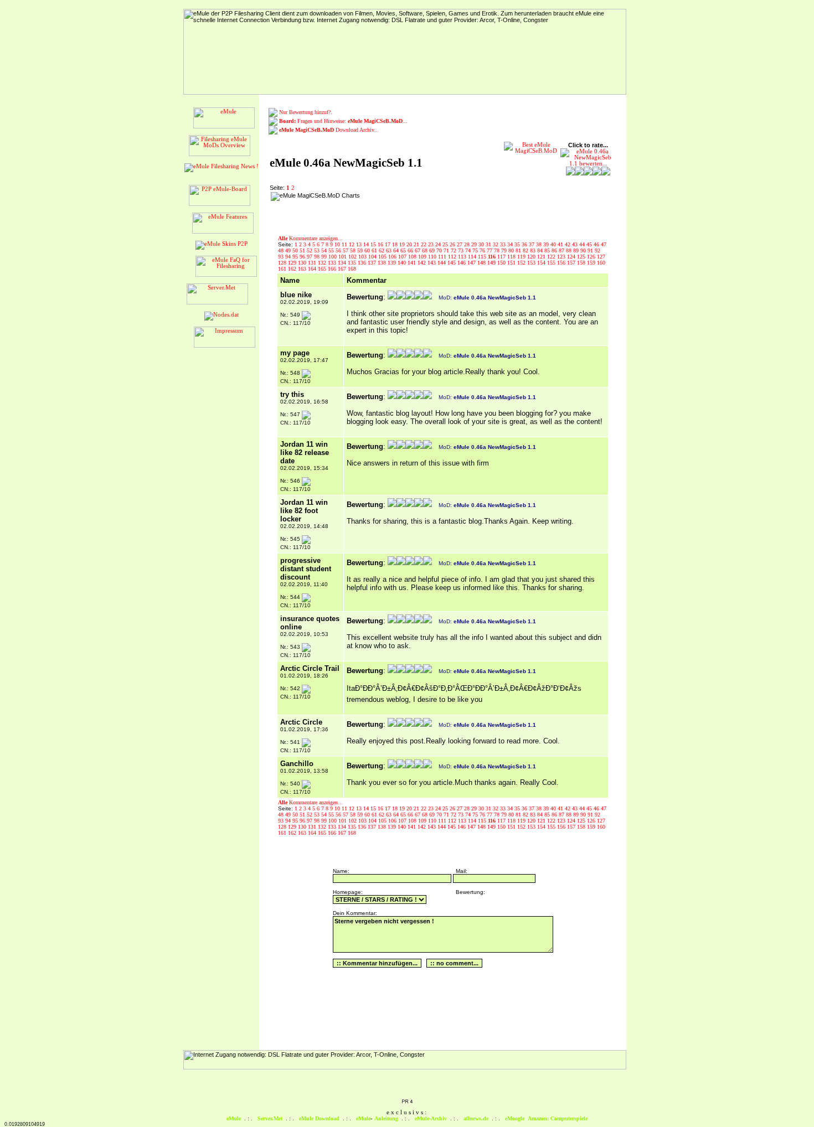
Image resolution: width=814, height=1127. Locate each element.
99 (324, 257)
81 (519, 250)
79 (504, 250)
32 (496, 244)
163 (303, 269)
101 (343, 257)
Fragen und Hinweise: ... (343, 121)
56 (339, 250)
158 (582, 263)
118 (512, 257)
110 (433, 257)
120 (532, 257)
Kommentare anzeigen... (310, 238)
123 (562, 257)
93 (281, 257)
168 (352, 269)
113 (463, 257)
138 (383, 263)
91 (591, 250)
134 (343, 263)
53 (317, 250)
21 (417, 244)
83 (533, 250)
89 (576, 250)
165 (323, 269)
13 (359, 244)
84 (540, 250)
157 (572, 263)
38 (539, 244)
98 (317, 257)
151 (512, 263)
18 (395, 244)
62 (382, 250)
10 (338, 244)
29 (474, 244)
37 (532, 244)
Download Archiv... (329, 130)
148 (482, 263)
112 (453, 257)
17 (388, 244)
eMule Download (319, 1118)
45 (590, 244)
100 (333, 257)
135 (353, 263)
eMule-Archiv (431, 1118)
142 (422, 263)
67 (418, 250)
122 (552, 257)
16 (381, 244)
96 (303, 257)
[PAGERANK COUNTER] (407, 1102)
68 (425, 250)
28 (467, 244)
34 (510, 244)
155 (552, 263)
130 (303, 263)
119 (522, 257)
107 (403, 257)
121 (542, 257)
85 (548, 250)
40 (554, 244)
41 (561, 244)
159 (592, 263)
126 (592, 257)
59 (360, 250)
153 (532, 263)
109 (423, 257)
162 (293, 269)
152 (522, 263)
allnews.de (475, 1118)
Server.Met (269, 1118)
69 (432, 250)
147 (472, 263)
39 (546, 244)
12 (352, 244)
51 (303, 250)
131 (313, 263)
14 (366, 244)
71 (447, 250)
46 (597, 244)
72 (454, 250)
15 (374, 244)
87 (562, 250)
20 (410, 244)
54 (324, 250)
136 (363, 263)
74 (468, 250)
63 (389, 250)
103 (363, 257)
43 (575, 244)
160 (601, 263)
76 (483, 250)
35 (518, 244)
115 (483, 257)
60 (368, 250)
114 (473, 257)
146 (462, 263)
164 (313, 269)
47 (603, 244)
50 (296, 250)
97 (310, 257)
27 (460, 244)
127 (601, 257)
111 (443, 257)
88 (569, 250)
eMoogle (514, 1118)
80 (512, 250)
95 (296, 257)
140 (403, 263)
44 (582, 244)
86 (555, 250)
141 (413, 263)
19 (402, 244)
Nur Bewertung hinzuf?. (305, 112)
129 (293, 263)
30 (482, 244)
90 (584, 250)
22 (424, 244)
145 (452, 263)
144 (442, 263)
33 (503, 244)
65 (404, 250)
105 (383, 257)
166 (333, 269)
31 (489, 244)
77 (490, 250)
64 (396, 250)
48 (281, 250)
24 (438, 244)
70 (440, 250)
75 (476, 250)
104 (373, 257)
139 (393, 263)
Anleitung (386, 1118)
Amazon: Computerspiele (558, 1118)
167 (343, 269)
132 (323, 263)
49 (288, 250)
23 (431, 244)
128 (283, 263)
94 (288, 257)
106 (393, 257)
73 (461, 250)
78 (497, 250)
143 (432, 263)
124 (572, 257)
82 (526, 250)
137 (373, 263)
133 (333, 263)
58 (353, 250)
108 (413, 257)
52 (310, 250)
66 (411, 250)
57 (346, 250)
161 (283, 269)
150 (502, 263)
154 (542, 263)
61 (375, 250)
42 (568, 244)
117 (502, 257)
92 (597, 250)
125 (582, 257)
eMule (233, 1118)
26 (453, 244)
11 (345, 244)
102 (353, 257)
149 (492, 263)
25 (446, 244)
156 (562, 263)
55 (332, 250)
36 (525, 244)
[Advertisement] (434, 208)
